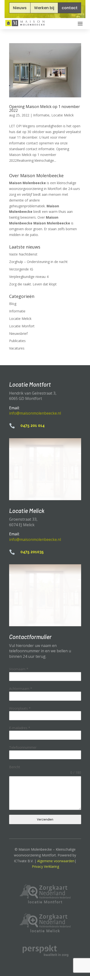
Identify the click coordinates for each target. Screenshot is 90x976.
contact (70, 8)
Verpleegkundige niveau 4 (28, 276)
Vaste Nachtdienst (23, 254)
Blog (12, 303)
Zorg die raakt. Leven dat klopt (33, 284)
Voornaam (18, 669)
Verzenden (45, 819)
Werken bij (44, 8)
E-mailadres (19, 728)
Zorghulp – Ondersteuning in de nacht (38, 261)
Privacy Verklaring (45, 866)
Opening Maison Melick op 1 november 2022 (44, 108)
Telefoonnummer (22, 747)
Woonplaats (20, 708)
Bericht (14, 767)
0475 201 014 (32, 425)
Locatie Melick (62, 115)
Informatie (41, 115)
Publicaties (17, 340)
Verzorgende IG (21, 269)
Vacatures (16, 348)
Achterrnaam (20, 688)
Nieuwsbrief (18, 333)
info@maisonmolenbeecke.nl (35, 413)
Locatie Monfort (22, 326)
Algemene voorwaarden (55, 861)
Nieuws (20, 8)
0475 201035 (32, 552)
